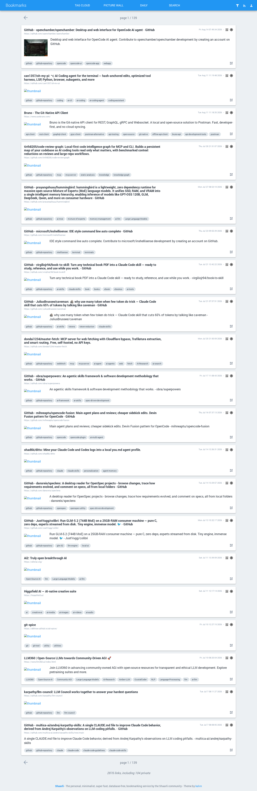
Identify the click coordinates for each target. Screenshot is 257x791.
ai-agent (97, 363)
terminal (76, 252)
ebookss (118, 289)
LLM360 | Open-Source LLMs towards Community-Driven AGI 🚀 (67, 658)
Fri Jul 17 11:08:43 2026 (211, 375)
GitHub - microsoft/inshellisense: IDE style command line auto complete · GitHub (78, 231)
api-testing (114, 134)
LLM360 (29, 679)
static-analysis (88, 174)
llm (46, 578)
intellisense (62, 252)
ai (27, 612)
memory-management (100, 218)
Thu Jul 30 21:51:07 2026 (210, 146)
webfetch (61, 363)
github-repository (44, 63)
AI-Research (142, 363)
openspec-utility (77, 508)
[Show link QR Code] (230, 63)
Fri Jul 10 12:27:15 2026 (211, 624)
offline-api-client (160, 134)
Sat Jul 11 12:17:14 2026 (210, 590)
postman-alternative (94, 134)
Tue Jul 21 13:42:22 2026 (210, 264)
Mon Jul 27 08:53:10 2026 (210, 186)
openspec (61, 508)
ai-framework (63, 400)
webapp (107, 63)
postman (215, 134)
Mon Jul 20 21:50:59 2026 (210, 338)
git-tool (36, 645)
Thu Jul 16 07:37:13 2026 (210, 412)
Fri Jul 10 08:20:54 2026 (211, 657)
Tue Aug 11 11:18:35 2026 (210, 112)
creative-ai (37, 612)
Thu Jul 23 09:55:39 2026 (210, 230)
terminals (89, 252)
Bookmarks (16, 5)
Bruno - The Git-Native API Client (46, 113)
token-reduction (87, 326)
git (27, 645)
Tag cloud (82, 5)
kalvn (198, 786)
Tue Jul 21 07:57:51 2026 (210, 301)
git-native (143, 134)
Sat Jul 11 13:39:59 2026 (210, 557)
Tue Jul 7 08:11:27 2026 (211, 691)
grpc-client (76, 134)
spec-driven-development (97, 400)
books (97, 289)
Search (174, 5)
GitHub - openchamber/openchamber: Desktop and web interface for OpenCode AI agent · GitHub (89, 30)
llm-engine (73, 545)
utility (46, 645)
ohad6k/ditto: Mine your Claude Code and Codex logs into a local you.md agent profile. (82, 449)
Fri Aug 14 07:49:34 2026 (210, 29)
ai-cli (70, 100)
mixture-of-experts (76, 218)
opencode (61, 63)
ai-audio (89, 612)
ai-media (51, 612)
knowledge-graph (121, 174)
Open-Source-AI (33, 578)
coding (60, 100)
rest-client (44, 134)
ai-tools (130, 289)
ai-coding (81, 100)
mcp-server (70, 174)
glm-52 (60, 545)
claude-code (73, 750)
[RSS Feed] (244, 5)
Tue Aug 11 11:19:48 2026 (210, 75)
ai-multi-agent (96, 437)
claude (60, 470)
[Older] (25, 17)
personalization (91, 470)
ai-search (157, 363)
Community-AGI (64, 679)
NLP (153, 679)
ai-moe (60, 218)
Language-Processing (170, 679)
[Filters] (237, 5)
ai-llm (117, 218)
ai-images (63, 612)
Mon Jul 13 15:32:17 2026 (210, 520)
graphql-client (59, 134)
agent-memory (110, 470)
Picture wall (113, 5)
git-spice (30, 624)
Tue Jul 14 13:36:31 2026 (210, 449)
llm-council (69, 712)
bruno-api (176, 134)
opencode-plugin (78, 437)
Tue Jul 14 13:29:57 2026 (210, 482)
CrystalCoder (141, 679)
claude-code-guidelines (94, 750)
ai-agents (110, 363)
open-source (129, 134)
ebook (107, 289)
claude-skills (75, 289)
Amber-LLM (124, 679)
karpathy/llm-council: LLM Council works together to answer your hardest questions (81, 692)
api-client (30, 134)
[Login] (251, 5)
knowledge (104, 174)
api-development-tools (195, 134)
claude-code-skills (117, 750)
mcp (59, 174)
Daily (144, 5)
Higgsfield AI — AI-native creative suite (50, 591)
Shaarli (59, 786)
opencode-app (92, 63)
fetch (129, 363)
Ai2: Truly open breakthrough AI (45, 558)
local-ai (85, 545)
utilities (57, 645)
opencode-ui (76, 63)
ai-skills (60, 289)
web (121, 363)
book (87, 289)
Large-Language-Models (136, 218)
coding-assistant (116, 100)
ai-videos (77, 612)
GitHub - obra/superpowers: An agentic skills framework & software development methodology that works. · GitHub (91, 377)
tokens (72, 326)
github (29, 63)
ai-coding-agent (97, 100)
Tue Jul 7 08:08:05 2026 (211, 724)
